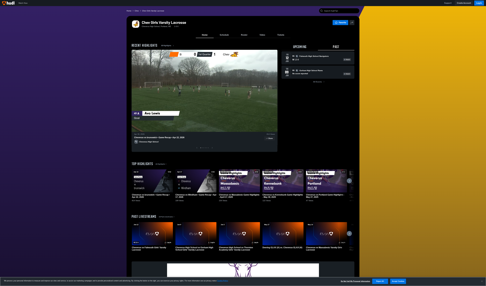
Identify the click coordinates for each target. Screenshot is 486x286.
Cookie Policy (222, 281)
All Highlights (166, 45)
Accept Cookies (398, 281)
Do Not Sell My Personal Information (355, 281)
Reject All (380, 281)
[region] (243, 281)
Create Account (464, 3)
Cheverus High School (149, 142)
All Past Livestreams (166, 217)
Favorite (342, 22)
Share (270, 138)
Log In (479, 3)
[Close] (482, 281)
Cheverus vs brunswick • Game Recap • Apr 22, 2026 (159, 137)
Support (448, 3)
